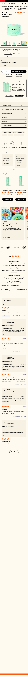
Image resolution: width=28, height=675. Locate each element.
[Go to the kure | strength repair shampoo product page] (7, 181)
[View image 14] (4, 43)
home (2, 9)
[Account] (22, 3)
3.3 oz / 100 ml (17, 53)
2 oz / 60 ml (16, 56)
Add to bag (17, 71)
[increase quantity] (8, 71)
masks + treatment (19, 135)
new (21, 6)
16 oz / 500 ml (8, 56)
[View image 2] (19, 43)
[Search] (4, 3)
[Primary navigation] (2, 3)
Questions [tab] (15, 285)
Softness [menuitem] (7, 278)
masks (10, 135)
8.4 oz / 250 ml (8, 53)
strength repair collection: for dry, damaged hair (9, 9)
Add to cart (19, 95)
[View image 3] (23, 43)
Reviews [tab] (5, 285)
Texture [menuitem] (21, 278)
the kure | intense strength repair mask (22, 9)
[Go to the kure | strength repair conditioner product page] (21, 181)
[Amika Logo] (13, 3)
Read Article (6, 237)
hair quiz (17, 6)
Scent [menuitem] (9, 281)
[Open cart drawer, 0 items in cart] (26, 3)
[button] (14, 272)
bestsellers (10, 6)
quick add (8, 199)
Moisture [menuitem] (14, 278)
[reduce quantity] (4, 71)
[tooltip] (18, 261)
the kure (4, 135)
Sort (13, 295)
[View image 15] (9, 43)
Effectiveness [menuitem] (17, 281)
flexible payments (19, 76)
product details (7, 105)
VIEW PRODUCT (9, 95)
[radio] (14, 61)
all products (4, 6)
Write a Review (22, 289)
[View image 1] (14, 43)
